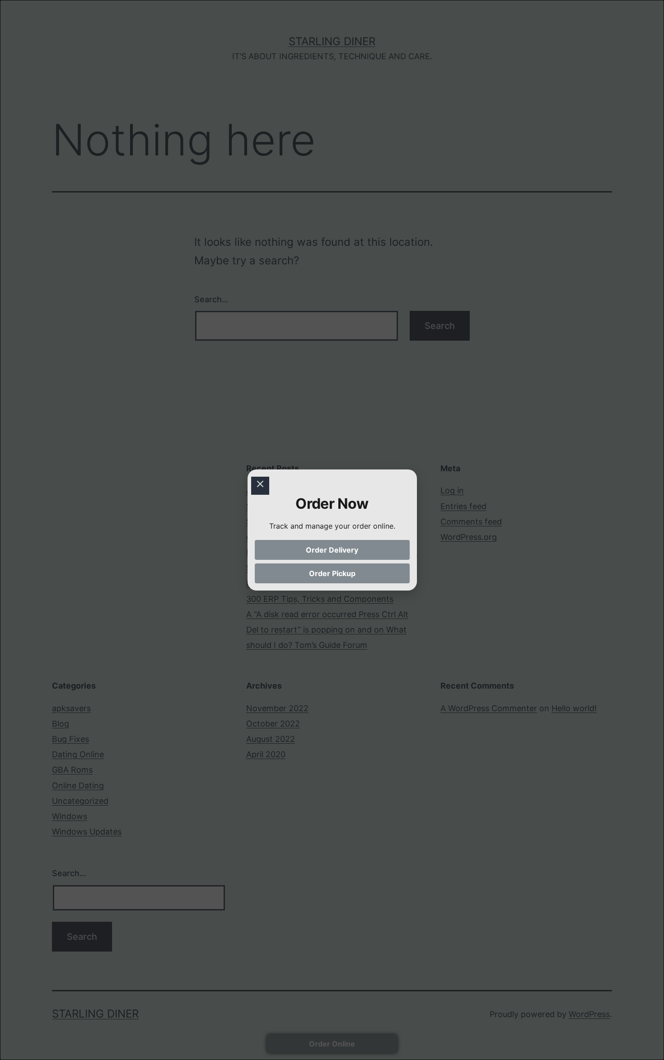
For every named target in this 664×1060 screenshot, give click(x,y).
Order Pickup (332, 573)
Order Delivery (332, 549)
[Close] (260, 486)
